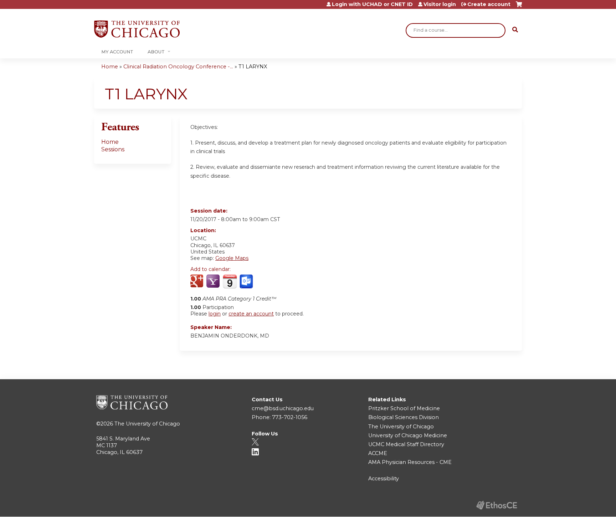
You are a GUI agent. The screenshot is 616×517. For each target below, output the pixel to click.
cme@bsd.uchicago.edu (283, 408)
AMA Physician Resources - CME (410, 462)
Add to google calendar (197, 282)
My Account (117, 51)
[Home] (137, 29)
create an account (251, 313)
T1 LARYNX (252, 66)
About (156, 51)
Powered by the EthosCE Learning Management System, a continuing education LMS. (496, 505)
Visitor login (439, 4)
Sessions (112, 149)
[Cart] (519, 7)
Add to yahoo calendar (213, 282)
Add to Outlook (247, 282)
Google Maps (231, 258)
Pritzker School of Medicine (404, 408)
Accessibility (383, 478)
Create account (488, 4)
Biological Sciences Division (403, 417)
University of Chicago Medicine (407, 435)
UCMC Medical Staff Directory (406, 444)
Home (109, 66)
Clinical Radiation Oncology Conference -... (178, 66)
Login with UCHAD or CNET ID (372, 4)
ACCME (377, 453)
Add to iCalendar (229, 281)
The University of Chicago (147, 424)
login (215, 313)
